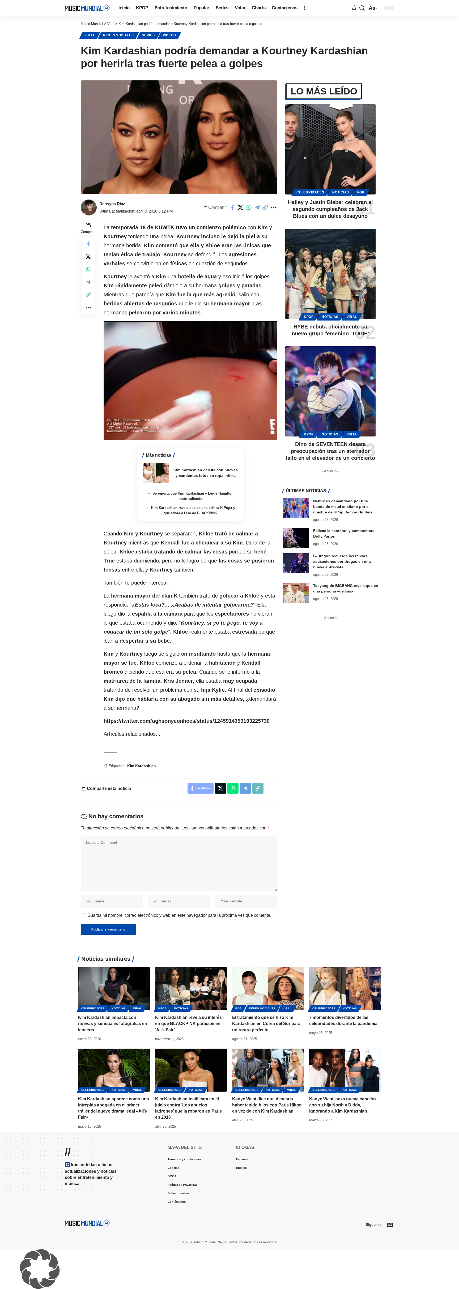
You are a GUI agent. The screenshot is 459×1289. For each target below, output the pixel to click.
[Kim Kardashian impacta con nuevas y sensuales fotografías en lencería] (114, 988)
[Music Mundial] (87, 8)
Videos (169, 35)
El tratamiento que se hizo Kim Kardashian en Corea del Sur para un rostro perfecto (266, 1023)
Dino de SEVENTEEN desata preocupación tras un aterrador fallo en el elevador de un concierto (330, 451)
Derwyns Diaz (112, 203)
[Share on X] (240, 207)
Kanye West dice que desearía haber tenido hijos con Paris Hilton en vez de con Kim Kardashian (267, 1105)
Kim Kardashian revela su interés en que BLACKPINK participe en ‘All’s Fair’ (188, 1023)
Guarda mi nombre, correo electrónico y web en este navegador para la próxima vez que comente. (179, 915)
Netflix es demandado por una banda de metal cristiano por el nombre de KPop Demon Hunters (343, 506)
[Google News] (390, 1224)
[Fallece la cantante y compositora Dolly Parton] (296, 538)
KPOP (309, 316)
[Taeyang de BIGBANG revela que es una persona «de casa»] (296, 593)
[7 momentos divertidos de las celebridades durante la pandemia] (345, 988)
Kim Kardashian (141, 766)
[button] (304, 8)
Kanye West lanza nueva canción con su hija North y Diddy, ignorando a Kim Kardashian (342, 1105)
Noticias (340, 192)
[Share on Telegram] (257, 207)
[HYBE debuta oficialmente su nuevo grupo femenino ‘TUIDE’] (330, 274)
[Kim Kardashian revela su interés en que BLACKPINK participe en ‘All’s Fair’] (191, 988)
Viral (89, 35)
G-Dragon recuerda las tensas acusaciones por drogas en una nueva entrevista (342, 561)
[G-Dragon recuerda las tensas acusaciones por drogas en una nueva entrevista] (296, 563)
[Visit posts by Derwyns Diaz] (89, 207)
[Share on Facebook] (232, 207)
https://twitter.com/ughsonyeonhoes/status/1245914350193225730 (187, 721)
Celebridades (310, 192)
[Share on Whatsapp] (249, 207)
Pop (360, 192)
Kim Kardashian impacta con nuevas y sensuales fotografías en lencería (112, 1023)
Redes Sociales (118, 35)
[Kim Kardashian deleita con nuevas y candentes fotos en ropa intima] (156, 473)
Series (148, 35)
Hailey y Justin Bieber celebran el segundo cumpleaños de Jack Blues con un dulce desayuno (330, 209)
